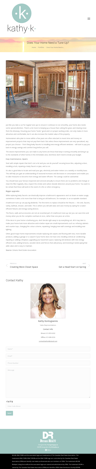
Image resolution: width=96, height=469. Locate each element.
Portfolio (41, 47)
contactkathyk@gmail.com (48, 341)
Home (34, 47)
